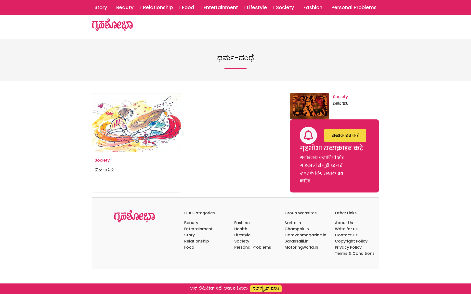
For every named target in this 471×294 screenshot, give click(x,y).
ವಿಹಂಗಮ (105, 169)
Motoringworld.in (301, 247)
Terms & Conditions (355, 253)
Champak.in (297, 229)
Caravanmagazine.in (305, 235)
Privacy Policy (348, 247)
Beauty (125, 7)
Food (188, 7)
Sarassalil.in (296, 241)
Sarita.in (293, 223)
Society (285, 7)
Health (240, 229)
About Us (344, 223)
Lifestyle (257, 7)
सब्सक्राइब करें (345, 135)
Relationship (158, 7)
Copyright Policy (351, 241)
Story (100, 7)
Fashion (312, 7)
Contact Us (346, 235)
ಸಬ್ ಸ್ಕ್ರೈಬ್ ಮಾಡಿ (266, 288)
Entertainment (221, 7)
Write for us (346, 229)
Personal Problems (354, 7)
